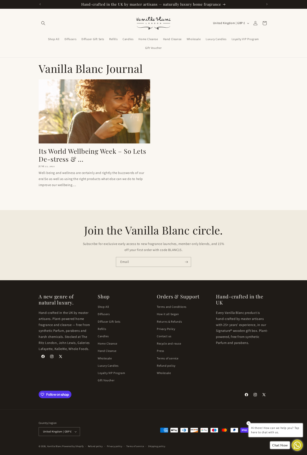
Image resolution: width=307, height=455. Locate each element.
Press (160, 351)
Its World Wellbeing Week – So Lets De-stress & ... (92, 155)
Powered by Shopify (73, 446)
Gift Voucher (106, 380)
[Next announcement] (266, 4)
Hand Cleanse (107, 351)
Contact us (164, 336)
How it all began (168, 314)
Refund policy (166, 366)
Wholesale (105, 358)
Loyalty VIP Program (111, 373)
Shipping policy (156, 446)
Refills (102, 329)
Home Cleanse (107, 343)
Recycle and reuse (169, 343)
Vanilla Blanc (54, 446)
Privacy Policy (166, 329)
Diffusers (104, 314)
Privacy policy (114, 446)
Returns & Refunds (169, 321)
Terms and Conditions (171, 307)
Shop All (103, 307)
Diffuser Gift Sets (109, 321)
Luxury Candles (108, 366)
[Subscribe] (186, 262)
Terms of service (168, 358)
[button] (43, 23)
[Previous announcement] (40, 4)
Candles (103, 336)
